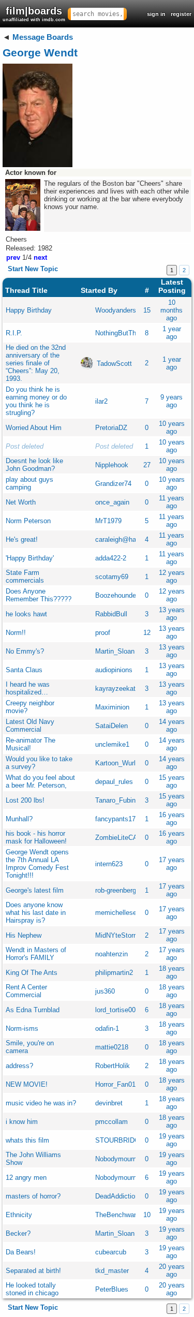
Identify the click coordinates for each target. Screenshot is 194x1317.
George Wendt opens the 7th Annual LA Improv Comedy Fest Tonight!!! (37, 863)
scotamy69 (111, 577)
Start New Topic (33, 269)
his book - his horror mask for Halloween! (36, 837)
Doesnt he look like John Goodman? (34, 464)
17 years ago (172, 863)
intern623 (109, 864)
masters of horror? (33, 1196)
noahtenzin (111, 954)
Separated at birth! (33, 1271)
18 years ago (172, 972)
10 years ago (172, 427)
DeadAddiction (117, 1196)
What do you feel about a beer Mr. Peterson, (40, 781)
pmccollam (111, 1122)
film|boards (34, 13)
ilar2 (101, 401)
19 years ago (172, 1140)
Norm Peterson (28, 521)
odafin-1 (107, 1028)
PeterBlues (111, 1289)
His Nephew (23, 935)
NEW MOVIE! (27, 1084)
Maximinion (112, 707)
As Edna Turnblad (32, 1010)
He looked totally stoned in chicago (32, 1289)
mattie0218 (111, 1047)
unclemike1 (112, 744)
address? (19, 1066)
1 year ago (171, 333)
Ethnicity (19, 1215)
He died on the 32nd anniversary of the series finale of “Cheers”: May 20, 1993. (36, 363)
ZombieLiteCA (116, 837)
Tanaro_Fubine (117, 800)
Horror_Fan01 (115, 1084)
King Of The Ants (31, 972)
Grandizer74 (113, 483)
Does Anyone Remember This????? (38, 595)
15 (147, 310)
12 (147, 633)
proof (102, 633)
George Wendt (40, 52)
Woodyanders (115, 310)
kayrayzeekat (115, 688)
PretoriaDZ (111, 428)
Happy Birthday (29, 310)
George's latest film (35, 890)
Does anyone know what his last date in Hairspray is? (36, 912)
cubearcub (110, 1252)
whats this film (27, 1140)
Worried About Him (34, 428)
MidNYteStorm (117, 935)
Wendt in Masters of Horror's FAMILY (36, 953)
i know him (22, 1122)
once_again (112, 502)
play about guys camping (29, 483)
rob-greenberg (115, 890)
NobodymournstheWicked (133, 1159)
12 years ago (172, 576)
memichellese (116, 912)
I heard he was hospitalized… (28, 688)
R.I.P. (14, 333)
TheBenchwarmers (123, 1215)
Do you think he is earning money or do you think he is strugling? (36, 401)
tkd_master (112, 1271)
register (181, 14)
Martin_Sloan (115, 651)
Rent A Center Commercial (26, 991)
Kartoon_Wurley (119, 763)
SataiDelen (111, 726)
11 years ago (171, 502)
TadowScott (114, 363)
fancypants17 (115, 819)
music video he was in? (41, 1103)
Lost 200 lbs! (25, 800)
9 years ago (171, 401)
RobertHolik (112, 1066)
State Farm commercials (25, 576)
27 (147, 465)
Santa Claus (24, 670)
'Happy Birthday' (30, 558)
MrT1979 (108, 521)
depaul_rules (114, 782)
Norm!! (16, 633)
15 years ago (172, 781)
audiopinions (113, 670)
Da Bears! (21, 1252)
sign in (156, 14)
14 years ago (172, 725)
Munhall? (19, 819)
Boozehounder (116, 595)
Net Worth (21, 502)
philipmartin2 (114, 972)
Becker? (18, 1233)
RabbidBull (111, 614)
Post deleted (24, 446)
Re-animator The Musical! (30, 744)
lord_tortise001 (117, 1010)
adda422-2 (110, 558)
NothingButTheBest (124, 333)
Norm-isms (22, 1028)
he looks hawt (26, 614)
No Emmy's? (25, 651)
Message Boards (42, 37)
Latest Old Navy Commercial (30, 725)
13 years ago (172, 613)
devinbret (109, 1103)
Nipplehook (111, 465)
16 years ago (172, 818)
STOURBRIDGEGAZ (126, 1140)
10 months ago (171, 310)
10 (147, 1215)
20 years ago (172, 1270)
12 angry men (26, 1177)
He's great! (22, 539)
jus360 (105, 991)
